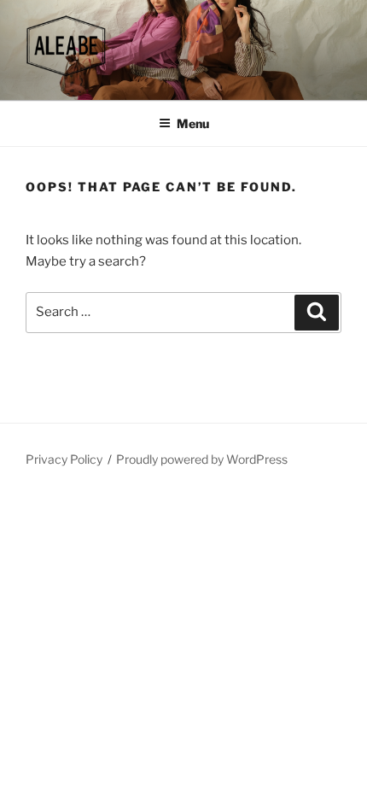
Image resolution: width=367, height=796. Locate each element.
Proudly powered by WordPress (202, 459)
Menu (193, 123)
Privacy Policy (64, 459)
